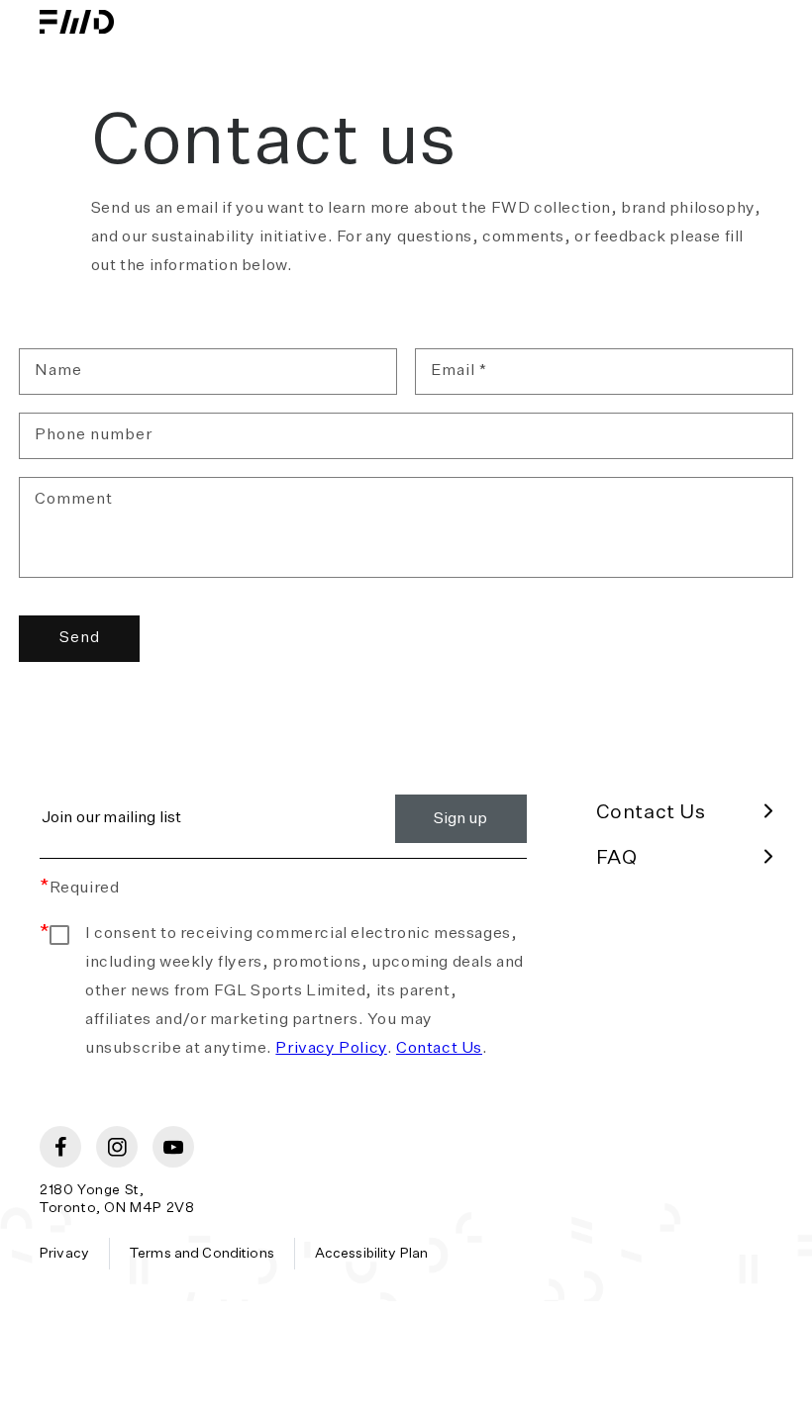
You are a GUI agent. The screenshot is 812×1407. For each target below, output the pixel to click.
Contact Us (439, 1049)
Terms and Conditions (202, 1254)
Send (79, 637)
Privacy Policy (330, 1049)
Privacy (64, 1254)
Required (79, 888)
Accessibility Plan (372, 1254)
